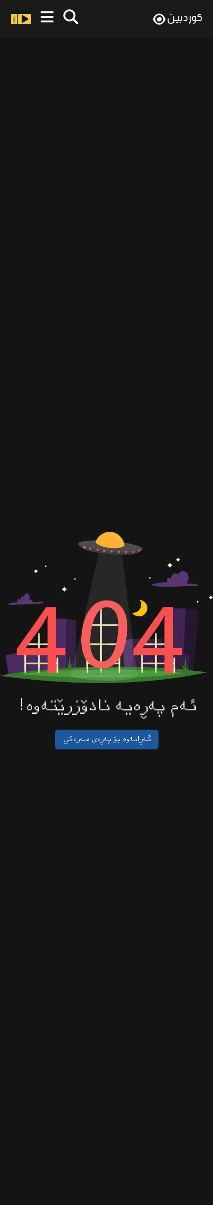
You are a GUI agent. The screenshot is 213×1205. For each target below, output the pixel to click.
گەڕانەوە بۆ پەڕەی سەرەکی (107, 739)
